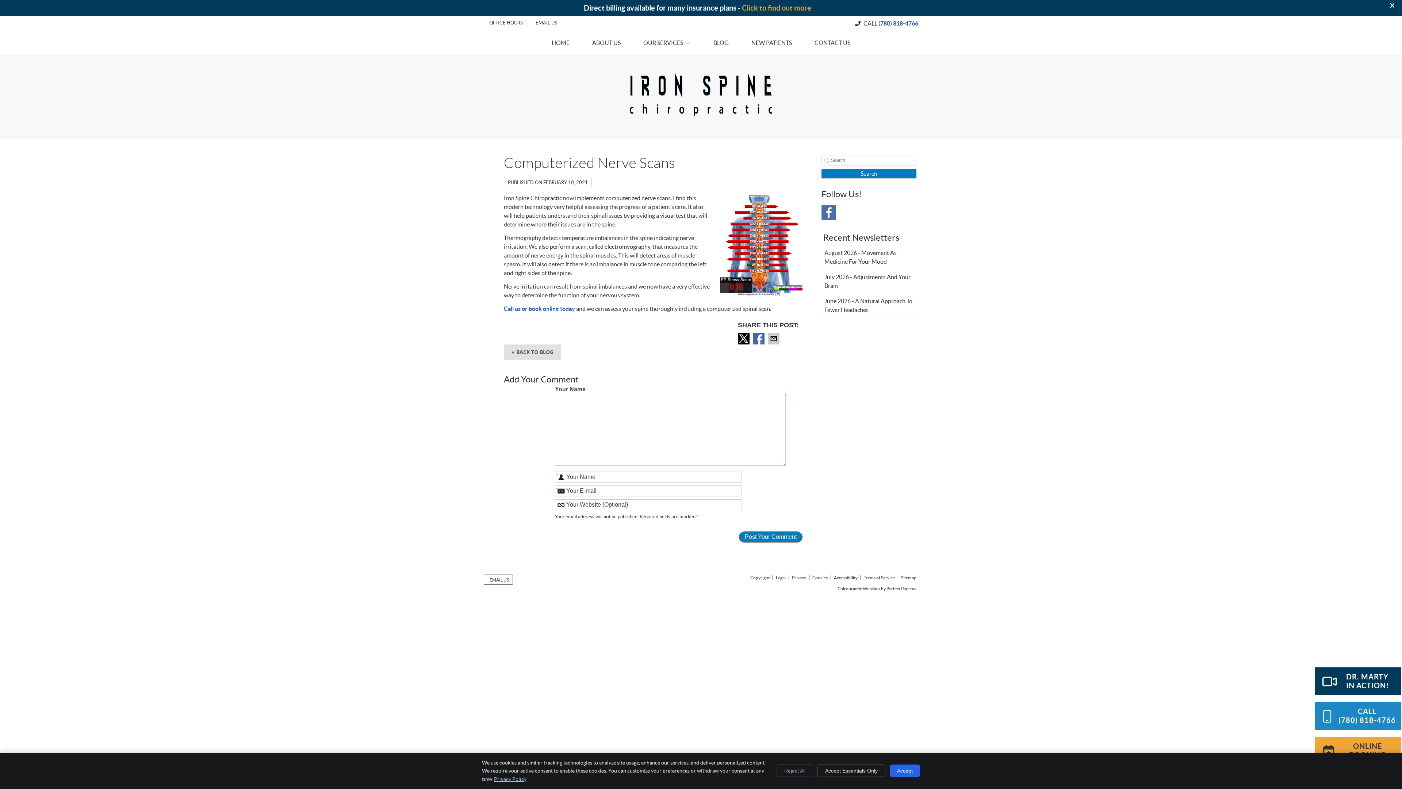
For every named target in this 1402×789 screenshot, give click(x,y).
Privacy (799, 577)
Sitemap (908, 577)
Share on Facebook (759, 338)
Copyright (760, 577)
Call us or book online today (539, 308)
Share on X (744, 338)
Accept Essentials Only (851, 771)
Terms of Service (879, 577)
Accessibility (846, 577)
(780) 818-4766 (898, 23)
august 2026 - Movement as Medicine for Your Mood (860, 257)
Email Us (546, 23)
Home (561, 42)
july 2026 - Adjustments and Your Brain (867, 281)
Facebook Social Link (828, 212)
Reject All (794, 771)
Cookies (820, 577)
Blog (721, 42)
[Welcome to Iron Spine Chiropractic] (701, 117)
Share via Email (774, 338)
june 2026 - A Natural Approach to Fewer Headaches (868, 305)
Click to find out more (776, 8)
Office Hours (506, 23)
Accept (905, 771)
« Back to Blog (532, 351)
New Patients (771, 42)
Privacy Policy (510, 779)
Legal (781, 577)
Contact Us (832, 42)
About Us (606, 42)
